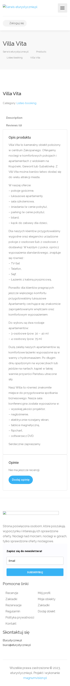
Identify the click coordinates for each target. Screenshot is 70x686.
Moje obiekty (46, 599)
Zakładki (11, 599)
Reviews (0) (14, 125)
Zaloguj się (16, 23)
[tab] (35, 118)
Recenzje (11, 593)
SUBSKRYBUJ (35, 572)
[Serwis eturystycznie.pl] (20, 7)
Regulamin (12, 611)
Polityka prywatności (19, 617)
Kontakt (10, 623)
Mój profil (44, 593)
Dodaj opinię (20, 479)
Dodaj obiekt (46, 611)
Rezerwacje (13, 605)
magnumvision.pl (35, 678)
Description (14, 117)
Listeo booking (26, 103)
